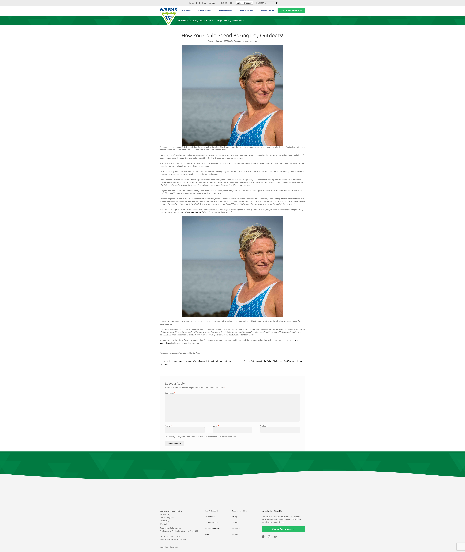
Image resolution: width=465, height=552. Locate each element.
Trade (207, 534)
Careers (235, 534)
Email (216, 426)
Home (191, 3)
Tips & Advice (194, 353)
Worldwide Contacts (212, 528)
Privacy (234, 517)
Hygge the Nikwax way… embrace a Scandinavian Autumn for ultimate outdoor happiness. (195, 362)
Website (263, 426)
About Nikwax (204, 10)
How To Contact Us (212, 511)
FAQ (198, 3)
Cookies (235, 522)
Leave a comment (250, 41)
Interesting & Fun (196, 20)
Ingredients (236, 528)
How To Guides (246, 10)
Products (186, 10)
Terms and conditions (239, 511)
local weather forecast (191, 212)
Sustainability (225, 10)
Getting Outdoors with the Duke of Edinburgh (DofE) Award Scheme (273, 361)
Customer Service (211, 522)
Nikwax (185, 353)
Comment (170, 393)
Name (168, 426)
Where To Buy (267, 10)
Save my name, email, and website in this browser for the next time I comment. (202, 437)
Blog (204, 3)
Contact (212, 3)
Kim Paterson (235, 41)
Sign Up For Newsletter (291, 10)
